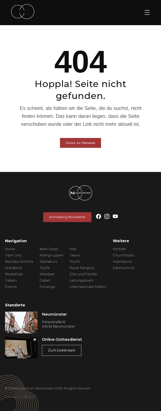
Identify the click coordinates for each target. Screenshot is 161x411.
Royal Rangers (82, 268)
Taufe (45, 268)
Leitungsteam (81, 280)
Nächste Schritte (19, 262)
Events (11, 287)
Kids (73, 249)
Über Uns (13, 255)
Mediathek (14, 274)
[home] (22, 11)
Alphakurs (48, 262)
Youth (75, 262)
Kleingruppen (51, 255)
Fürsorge (47, 287)
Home (10, 249)
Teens (75, 255)
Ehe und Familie (83, 274)
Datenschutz (124, 268)
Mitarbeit (47, 274)
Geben (11, 280)
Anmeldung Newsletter (67, 217)
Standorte (13, 268)
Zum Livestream (61, 350)
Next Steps (49, 249)
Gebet (45, 280)
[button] (147, 12)
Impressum (122, 262)
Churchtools (123, 255)
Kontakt (119, 249)
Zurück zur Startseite (80, 142)
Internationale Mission (88, 287)
